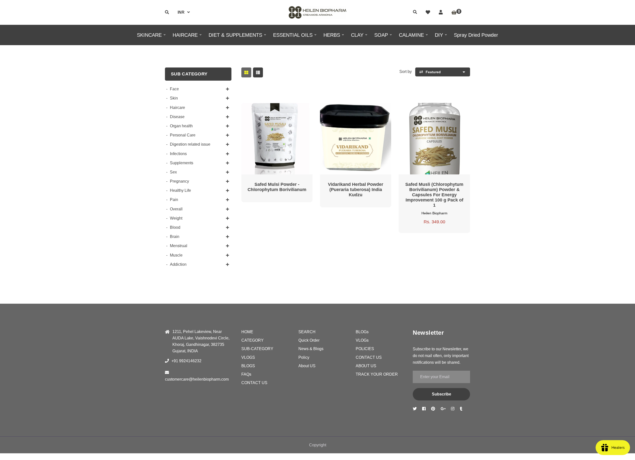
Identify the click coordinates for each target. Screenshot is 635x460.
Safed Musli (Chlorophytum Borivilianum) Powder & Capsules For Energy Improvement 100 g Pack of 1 (434, 195)
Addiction (178, 264)
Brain (174, 236)
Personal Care (182, 135)
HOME (247, 332)
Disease (177, 117)
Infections (178, 154)
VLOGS (248, 357)
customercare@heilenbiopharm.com (197, 379)
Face (174, 89)
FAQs (246, 374)
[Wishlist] (428, 12)
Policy (303, 357)
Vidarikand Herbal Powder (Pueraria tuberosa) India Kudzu (355, 189)
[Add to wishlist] (295, 110)
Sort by (405, 71)
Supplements (181, 163)
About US (307, 366)
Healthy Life (180, 190)
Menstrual (178, 246)
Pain (174, 199)
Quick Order (308, 340)
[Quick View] (271, 110)
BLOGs (362, 332)
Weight (176, 218)
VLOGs (362, 340)
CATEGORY (252, 340)
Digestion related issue (190, 144)
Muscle (176, 255)
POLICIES (365, 349)
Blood (175, 227)
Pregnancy (179, 181)
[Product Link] (283, 110)
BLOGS (248, 366)
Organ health (181, 126)
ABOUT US (366, 366)
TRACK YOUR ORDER (377, 374)
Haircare (177, 107)
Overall (176, 209)
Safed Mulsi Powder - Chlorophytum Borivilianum (277, 187)
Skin (174, 98)
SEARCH (307, 332)
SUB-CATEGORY (257, 349)
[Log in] (441, 12)
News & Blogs (310, 349)
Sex (173, 172)
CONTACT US (254, 383)
